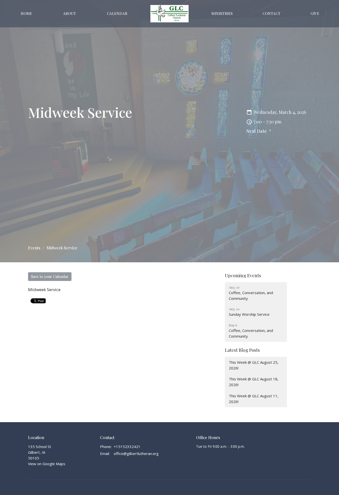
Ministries (222, 13)
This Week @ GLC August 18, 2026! (253, 381)
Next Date (257, 131)
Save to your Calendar (49, 276)
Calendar (117, 13)
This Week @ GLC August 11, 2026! (253, 398)
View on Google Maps (46, 463)
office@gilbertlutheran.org (136, 453)
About (69, 13)
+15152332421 (127, 446)
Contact (271, 13)
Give (314, 13)
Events (34, 247)
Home (26, 13)
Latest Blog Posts (242, 350)
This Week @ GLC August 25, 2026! (253, 365)
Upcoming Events (243, 275)
